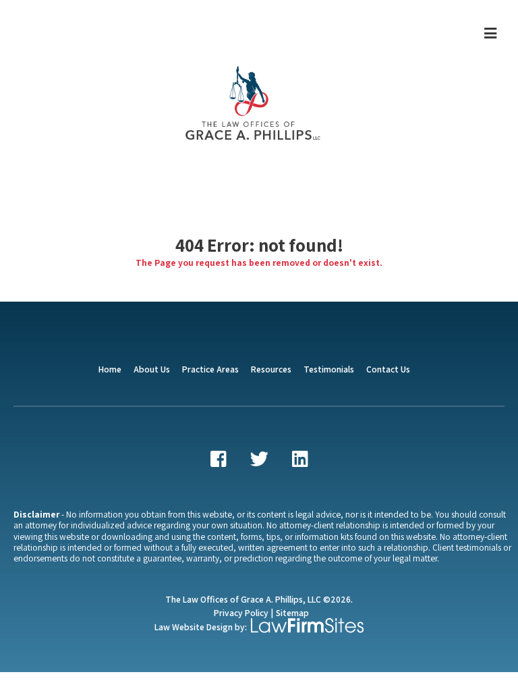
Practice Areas (210, 369)
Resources (271, 369)
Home (109, 369)
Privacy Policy (241, 613)
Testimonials (329, 369)
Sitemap (292, 613)
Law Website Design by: (200, 627)
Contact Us (388, 369)
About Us (152, 369)
